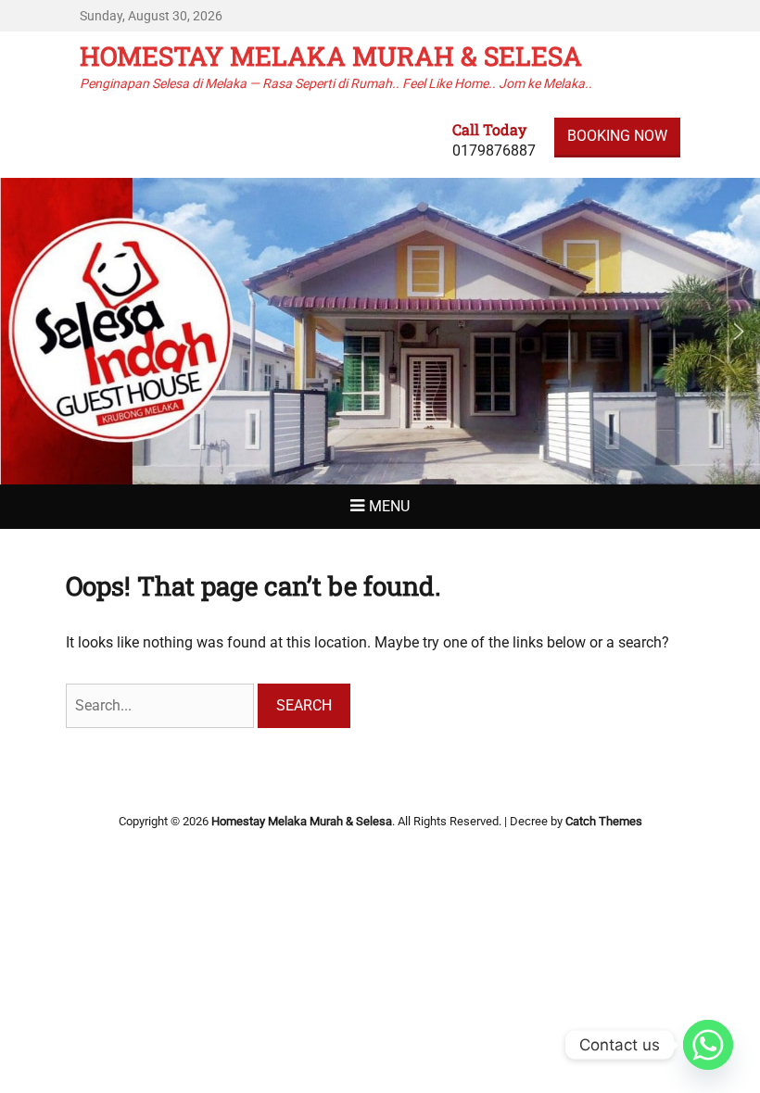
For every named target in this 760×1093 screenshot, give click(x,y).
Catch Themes (603, 821)
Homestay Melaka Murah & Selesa (331, 56)
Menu (389, 506)
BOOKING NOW (617, 135)
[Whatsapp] (708, 1045)
